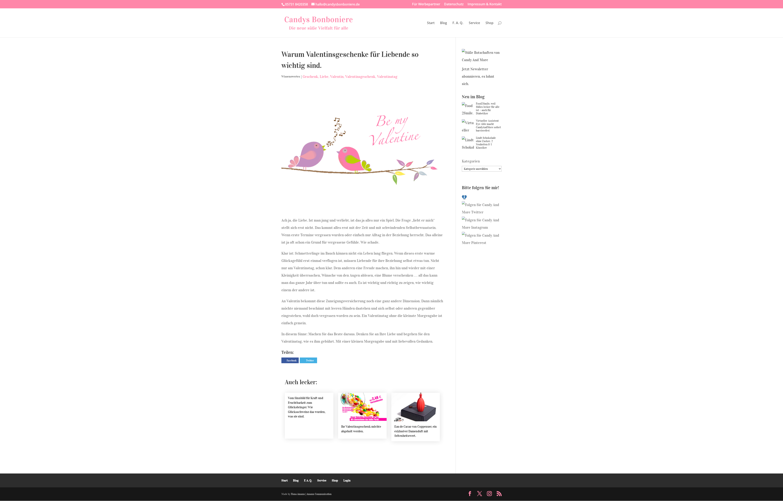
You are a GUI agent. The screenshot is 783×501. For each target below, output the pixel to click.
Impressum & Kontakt (485, 4)
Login (347, 480)
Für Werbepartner (426, 4)
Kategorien (471, 161)
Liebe (324, 76)
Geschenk (310, 76)
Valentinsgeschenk (360, 76)
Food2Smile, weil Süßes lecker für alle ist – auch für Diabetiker (487, 108)
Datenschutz (454, 4)
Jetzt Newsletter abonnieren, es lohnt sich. (478, 76)
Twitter (310, 360)
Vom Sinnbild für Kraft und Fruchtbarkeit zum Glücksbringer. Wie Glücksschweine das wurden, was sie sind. (306, 407)
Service (474, 23)
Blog (443, 23)
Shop (489, 23)
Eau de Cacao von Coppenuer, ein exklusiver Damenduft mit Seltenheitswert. (415, 431)
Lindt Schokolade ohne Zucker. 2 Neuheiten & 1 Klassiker (486, 142)
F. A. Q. (457, 23)
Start (431, 23)
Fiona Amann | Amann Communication (311, 493)
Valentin (337, 76)
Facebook (291, 360)
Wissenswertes (290, 76)
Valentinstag (387, 76)
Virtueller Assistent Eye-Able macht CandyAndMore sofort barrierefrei (488, 125)
